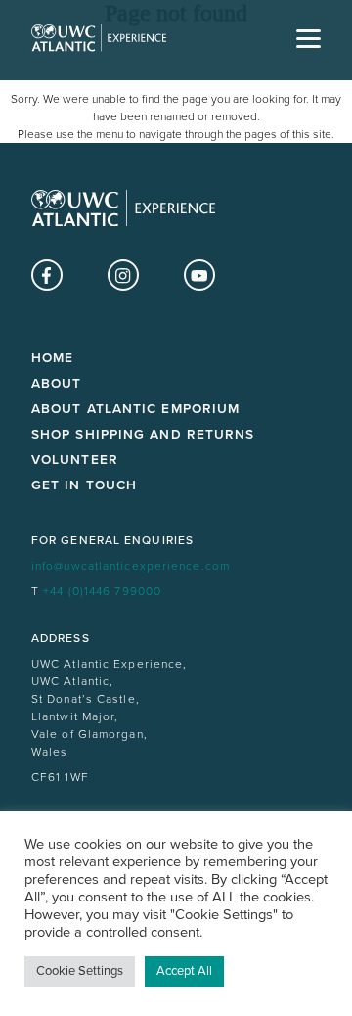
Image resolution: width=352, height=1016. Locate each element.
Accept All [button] (184, 971)
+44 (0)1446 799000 (102, 591)
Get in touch (84, 485)
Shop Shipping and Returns (143, 434)
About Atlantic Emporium (135, 409)
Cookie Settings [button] (79, 971)
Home (52, 358)
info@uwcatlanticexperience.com (130, 566)
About (56, 384)
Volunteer (74, 460)
